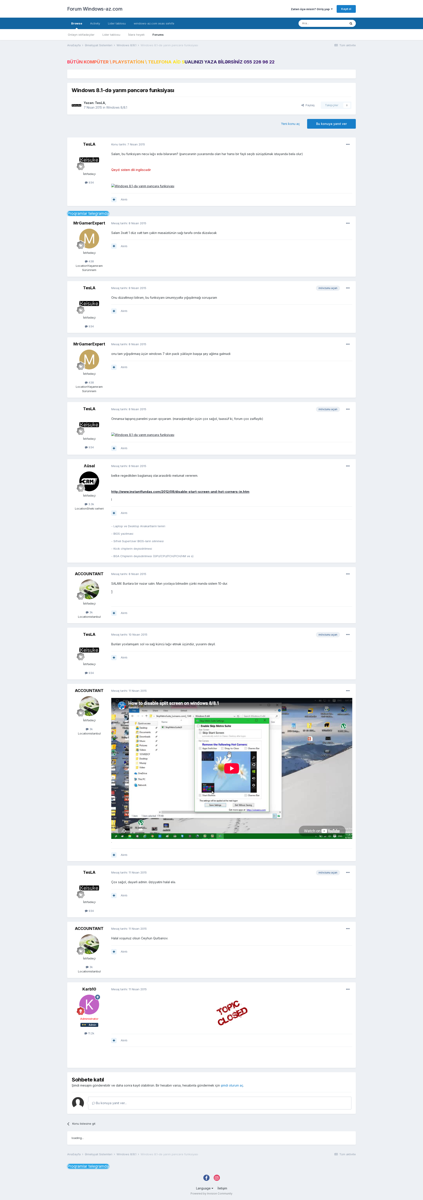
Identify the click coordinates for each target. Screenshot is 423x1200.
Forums (158, 34)
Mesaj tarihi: (128, 223)
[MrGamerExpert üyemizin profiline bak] (89, 239)
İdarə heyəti (136, 34)
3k (91, 612)
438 (91, 261)
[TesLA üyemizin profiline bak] (76, 105)
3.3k (90, 504)
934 (91, 182)
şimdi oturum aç (232, 1085)
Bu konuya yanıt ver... (111, 1103)
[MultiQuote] (114, 199)
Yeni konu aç (290, 124)
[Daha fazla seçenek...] (347, 144)
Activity (95, 23)
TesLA (100, 103)
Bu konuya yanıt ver (331, 124)
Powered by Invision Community (211, 1193)
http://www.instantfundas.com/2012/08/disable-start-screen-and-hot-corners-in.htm (180, 491)
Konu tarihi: (128, 144)
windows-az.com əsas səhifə (154, 23)
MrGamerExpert (89, 223)
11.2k (90, 1033)
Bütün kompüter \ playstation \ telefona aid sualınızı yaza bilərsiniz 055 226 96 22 (171, 62)
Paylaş (309, 105)
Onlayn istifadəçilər (81, 34)
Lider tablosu (111, 34)
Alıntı (124, 199)
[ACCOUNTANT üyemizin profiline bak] (89, 589)
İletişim (222, 1188)
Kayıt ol (346, 9)
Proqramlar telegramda (88, 213)
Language (204, 1188)
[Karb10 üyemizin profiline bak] (89, 1005)
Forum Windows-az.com (94, 9)
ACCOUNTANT (89, 573)
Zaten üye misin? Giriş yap (311, 9)
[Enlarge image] (231, 1013)
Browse (76, 23)
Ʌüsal (89, 466)
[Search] (351, 23)
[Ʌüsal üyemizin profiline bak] (89, 481)
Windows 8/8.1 (116, 107)
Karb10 (89, 989)
